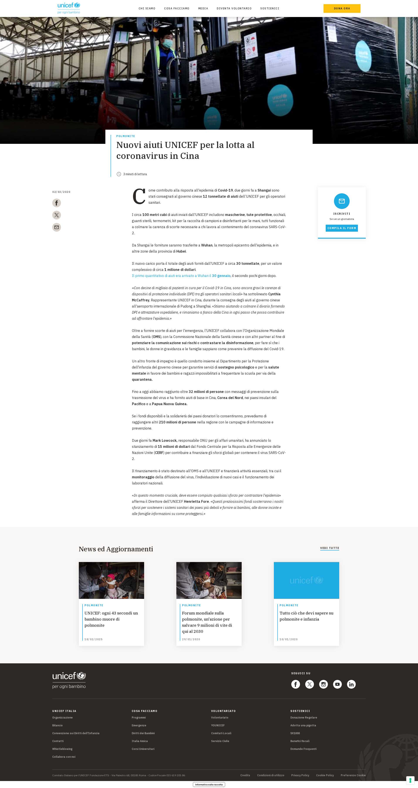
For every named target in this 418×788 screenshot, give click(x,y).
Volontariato (219, 717)
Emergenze (139, 725)
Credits (245, 775)
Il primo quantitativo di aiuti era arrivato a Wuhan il (181, 275)
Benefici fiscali (299, 741)
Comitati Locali (221, 733)
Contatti (58, 741)
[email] (56, 228)
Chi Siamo (147, 8)
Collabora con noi (63, 756)
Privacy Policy (300, 775)
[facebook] (56, 204)
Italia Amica (140, 741)
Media (203, 8)
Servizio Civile (220, 741)
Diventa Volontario (234, 8)
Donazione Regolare (303, 717)
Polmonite (125, 136)
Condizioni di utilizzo (270, 775)
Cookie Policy (325, 775)
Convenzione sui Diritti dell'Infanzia (75, 733)
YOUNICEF (218, 725)
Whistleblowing (62, 749)
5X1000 (295, 733)
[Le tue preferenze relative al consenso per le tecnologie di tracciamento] (410, 780)
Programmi (139, 717)
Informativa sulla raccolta (209, 784)
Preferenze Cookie (353, 775)
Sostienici (269, 8)
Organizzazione (62, 717)
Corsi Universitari (143, 749)
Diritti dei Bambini (143, 733)
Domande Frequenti (303, 749)
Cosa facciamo (177, 8)
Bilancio (57, 725)
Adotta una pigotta (303, 725)
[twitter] (56, 216)
